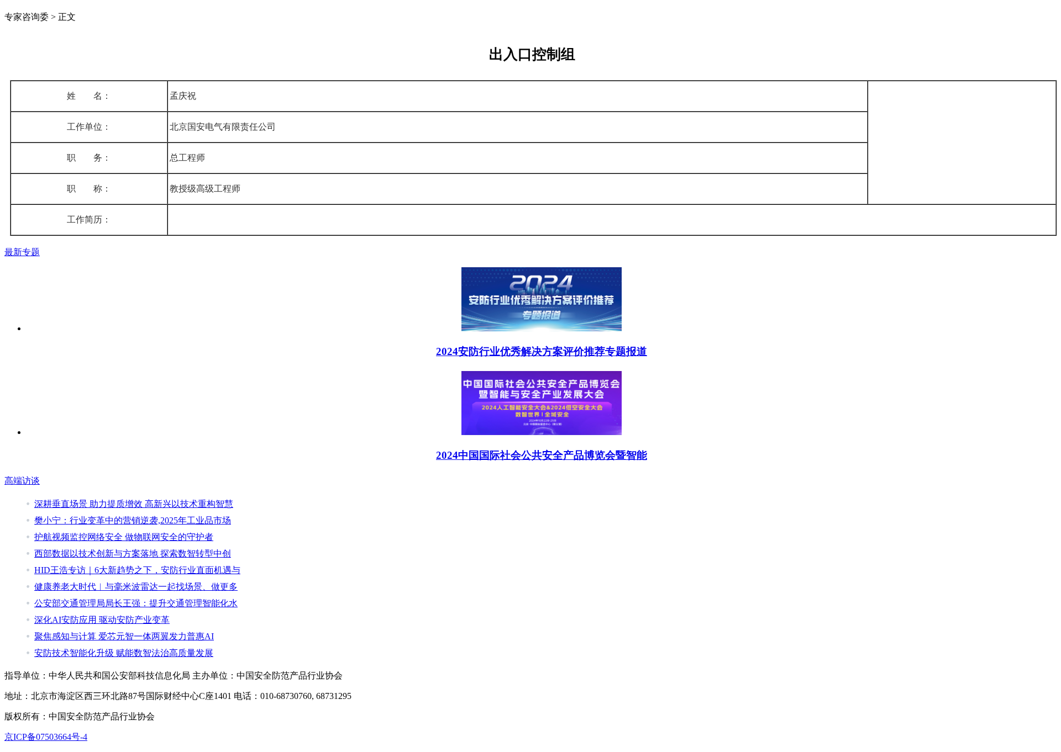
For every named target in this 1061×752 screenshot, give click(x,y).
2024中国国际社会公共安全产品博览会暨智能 (541, 455)
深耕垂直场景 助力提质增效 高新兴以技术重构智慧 (133, 504)
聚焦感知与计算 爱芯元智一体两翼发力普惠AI (124, 636)
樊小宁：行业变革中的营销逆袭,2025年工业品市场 (132, 520)
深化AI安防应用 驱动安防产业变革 (102, 619)
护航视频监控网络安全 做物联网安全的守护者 (123, 537)
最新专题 (22, 252)
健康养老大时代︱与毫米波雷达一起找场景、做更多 (136, 586)
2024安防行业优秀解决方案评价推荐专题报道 (541, 351)
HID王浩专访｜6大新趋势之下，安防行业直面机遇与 (137, 570)
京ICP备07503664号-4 (45, 737)
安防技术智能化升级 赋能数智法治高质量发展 (123, 653)
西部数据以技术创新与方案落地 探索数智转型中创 (132, 553)
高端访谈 (22, 480)
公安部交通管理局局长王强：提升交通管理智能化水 (136, 603)
